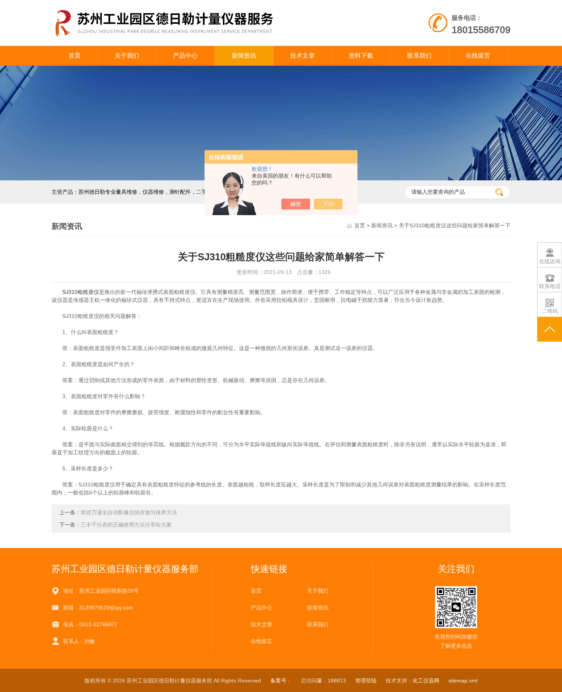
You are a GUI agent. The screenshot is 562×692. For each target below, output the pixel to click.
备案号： (281, 680)
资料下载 (361, 55)
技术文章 (302, 55)
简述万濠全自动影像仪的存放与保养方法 (129, 512)
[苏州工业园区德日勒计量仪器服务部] (192, 22)
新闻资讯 (244, 55)
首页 (74, 55)
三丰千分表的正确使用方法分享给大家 (126, 525)
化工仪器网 (426, 680)
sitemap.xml (463, 680)
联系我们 (419, 55)
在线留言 (478, 55)
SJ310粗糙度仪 (80, 292)
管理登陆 (366, 680)
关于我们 (127, 55)
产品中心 (185, 55)
